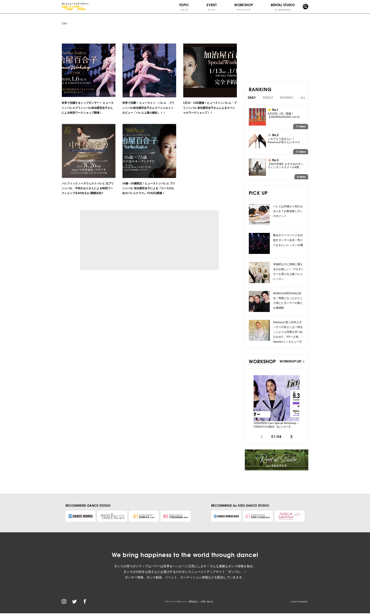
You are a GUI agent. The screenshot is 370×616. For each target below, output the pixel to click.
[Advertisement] (115, 240)
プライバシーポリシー (175, 601)
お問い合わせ (207, 601)
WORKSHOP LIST (291, 361)
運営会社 (193, 601)
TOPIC (184, 6)
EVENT (212, 6)
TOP (64, 23)
